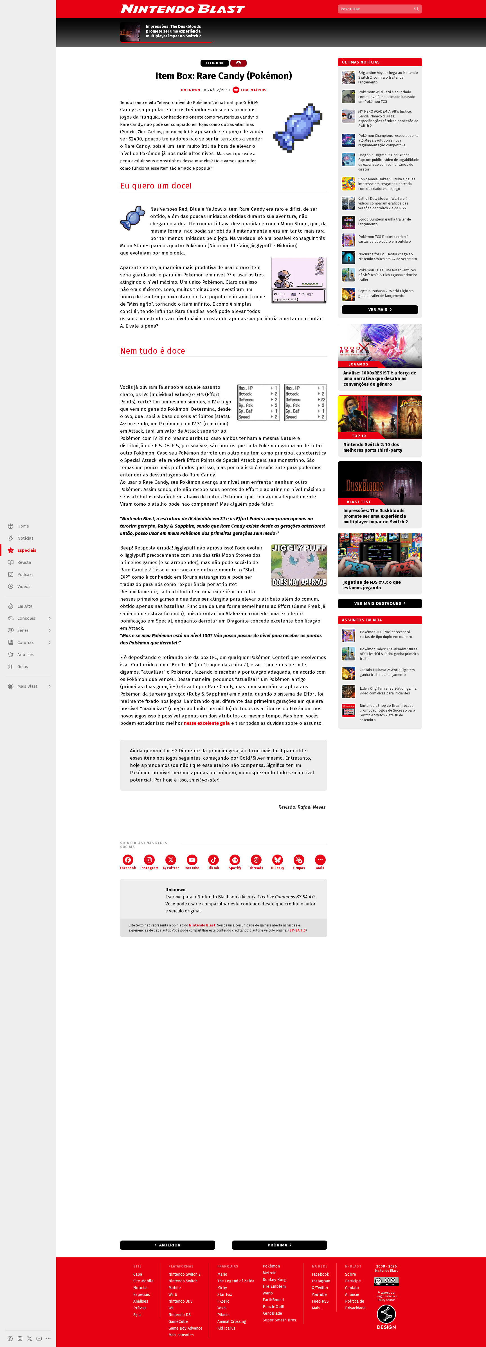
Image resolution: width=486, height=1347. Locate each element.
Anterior (170, 1245)
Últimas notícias (361, 62)
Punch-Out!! (273, 1306)
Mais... (317, 1308)
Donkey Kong (275, 1279)
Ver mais (378, 309)
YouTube (192, 868)
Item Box (214, 63)
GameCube (178, 1321)
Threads (256, 868)
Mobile (174, 1287)
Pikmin (223, 1314)
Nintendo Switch (182, 1281)
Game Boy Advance (185, 1328)
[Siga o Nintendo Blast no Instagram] (20, 1338)
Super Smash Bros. (280, 1320)
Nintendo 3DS (180, 1301)
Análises (140, 1301)
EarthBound (273, 1300)
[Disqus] (223, 1016)
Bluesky (277, 868)
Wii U (172, 1294)
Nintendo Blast (202, 925)
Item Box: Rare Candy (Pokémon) (224, 76)
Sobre (350, 1274)
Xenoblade (272, 1313)
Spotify (235, 868)
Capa (137, 1274)
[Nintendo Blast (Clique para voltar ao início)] (183, 8)
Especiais (141, 1294)
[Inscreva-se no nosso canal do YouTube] (39, 1338)
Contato (352, 1287)
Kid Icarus (226, 1328)
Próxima (277, 1245)
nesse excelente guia (207, 723)
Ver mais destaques (377, 603)
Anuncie (352, 1294)
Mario (222, 1274)
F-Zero (223, 1301)
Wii (171, 1308)
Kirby (222, 1287)
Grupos (299, 868)
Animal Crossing (231, 1321)
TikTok (213, 868)
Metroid (269, 1273)
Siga (137, 1314)
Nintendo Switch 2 (184, 1274)
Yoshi (221, 1308)
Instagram (149, 868)
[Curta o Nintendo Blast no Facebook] (10, 1338)
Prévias (140, 1308)
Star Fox (224, 1294)
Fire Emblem (274, 1286)
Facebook (128, 868)
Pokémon (271, 1266)
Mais (320, 868)
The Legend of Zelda (235, 1281)
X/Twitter (171, 868)
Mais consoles (181, 1335)
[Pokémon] (238, 63)
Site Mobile (143, 1281)
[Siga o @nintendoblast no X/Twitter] (29, 1338)
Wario (268, 1293)
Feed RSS (320, 1301)
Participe (353, 1281)
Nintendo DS (179, 1314)
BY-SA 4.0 (297, 930)
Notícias (140, 1287)
